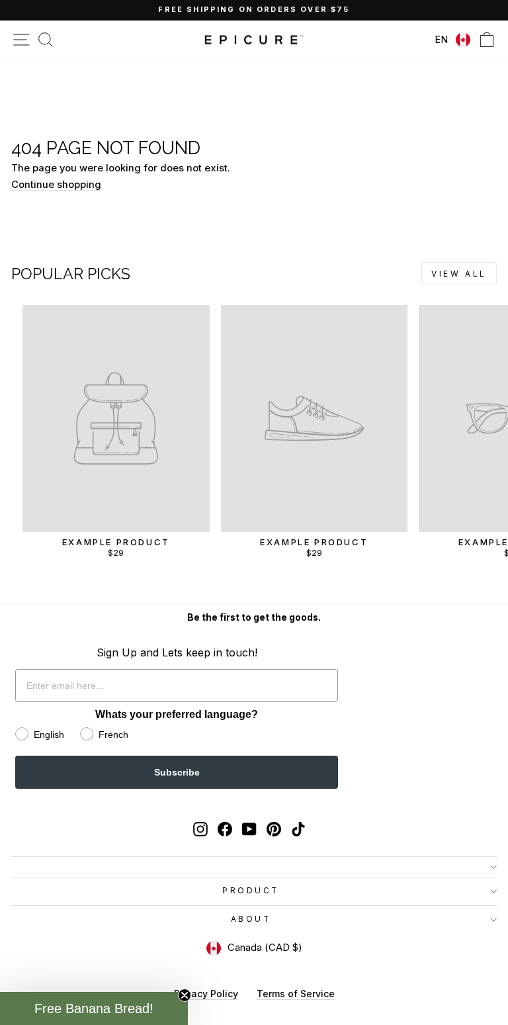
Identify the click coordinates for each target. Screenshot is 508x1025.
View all (459, 274)
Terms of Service (296, 993)
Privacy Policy (206, 993)
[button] (94, 1008)
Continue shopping (56, 185)
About (251, 919)
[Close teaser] (184, 995)
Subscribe (177, 772)
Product (250, 890)
